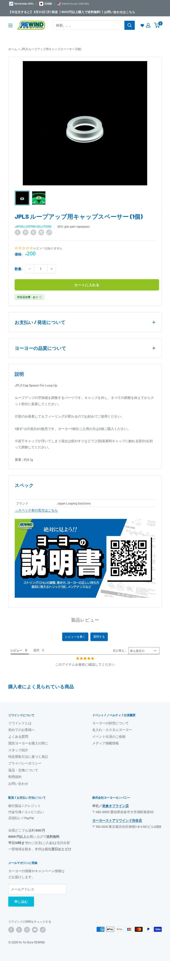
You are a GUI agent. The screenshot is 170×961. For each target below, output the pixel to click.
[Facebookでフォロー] (11, 930)
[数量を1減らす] (29, 268)
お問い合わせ (18, 783)
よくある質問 (18, 736)
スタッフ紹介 (18, 750)
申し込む (21, 901)
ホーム (12, 49)
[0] (157, 25)
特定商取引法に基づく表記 (28, 756)
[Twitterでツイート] (33, 232)
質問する (99, 636)
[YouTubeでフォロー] (35, 930)
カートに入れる (86, 285)
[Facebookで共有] (18, 232)
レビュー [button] (16, 650)
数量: (19, 269)
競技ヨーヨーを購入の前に (28, 743)
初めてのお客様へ (21, 730)
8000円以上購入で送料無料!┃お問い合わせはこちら (98, 12)
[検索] (129, 25)
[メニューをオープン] (10, 25)
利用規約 (15, 777)
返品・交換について (23, 770)
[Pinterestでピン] (25, 232)
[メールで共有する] (41, 232)
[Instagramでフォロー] (27, 930)
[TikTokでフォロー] (43, 930)
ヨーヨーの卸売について (110, 723)
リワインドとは (20, 723)
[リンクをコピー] (49, 232)
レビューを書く (75, 636)
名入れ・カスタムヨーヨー (112, 730)
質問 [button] (36, 650)
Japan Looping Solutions (33, 226)
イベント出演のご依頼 (108, 736)
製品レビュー (85, 619)
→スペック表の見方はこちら (36, 510)
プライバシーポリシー (24, 763)
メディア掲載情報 (105, 743)
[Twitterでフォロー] (19, 930)
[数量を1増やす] (51, 268)
